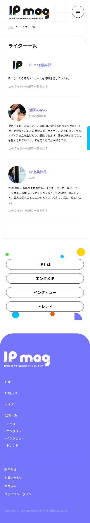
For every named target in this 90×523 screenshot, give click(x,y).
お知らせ (10, 393)
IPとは (45, 264)
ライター (10, 404)
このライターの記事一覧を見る (28, 86)
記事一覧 (10, 415)
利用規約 (10, 486)
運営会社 (10, 469)
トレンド (45, 306)
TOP (11, 27)
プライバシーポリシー (19, 494)
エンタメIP (45, 278)
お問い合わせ (13, 477)
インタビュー (45, 292)
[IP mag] (29, 12)
